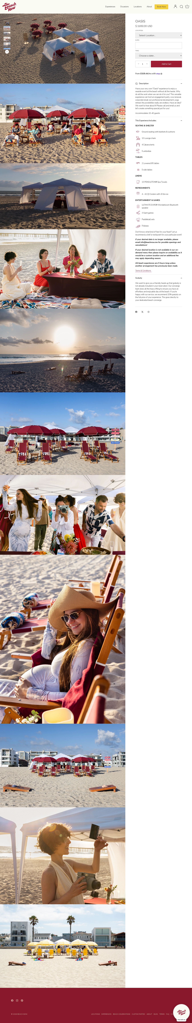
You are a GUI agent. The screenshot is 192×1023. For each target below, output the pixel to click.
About (149, 6)
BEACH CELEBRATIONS (121, 1014)
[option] (7, 23)
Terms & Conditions (143, 270)
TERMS (162, 1014)
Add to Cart (166, 64)
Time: (137, 51)
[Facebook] (12, 1000)
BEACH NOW (22, 1014)
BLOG (156, 1014)
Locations (138, 6)
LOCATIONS (95, 1014)
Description (144, 83)
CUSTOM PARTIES (138, 1014)
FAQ (167, 1014)
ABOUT (149, 1014)
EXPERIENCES (106, 1014)
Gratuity (138, 278)
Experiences (110, 6)
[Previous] (7, 17)
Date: (137, 40)
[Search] (181, 6)
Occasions (124, 6)
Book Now (161, 6)
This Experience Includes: (145, 120)
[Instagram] (17, 1000)
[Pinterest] (22, 1000)
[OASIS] (6, 22)
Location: (139, 30)
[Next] (7, 51)
